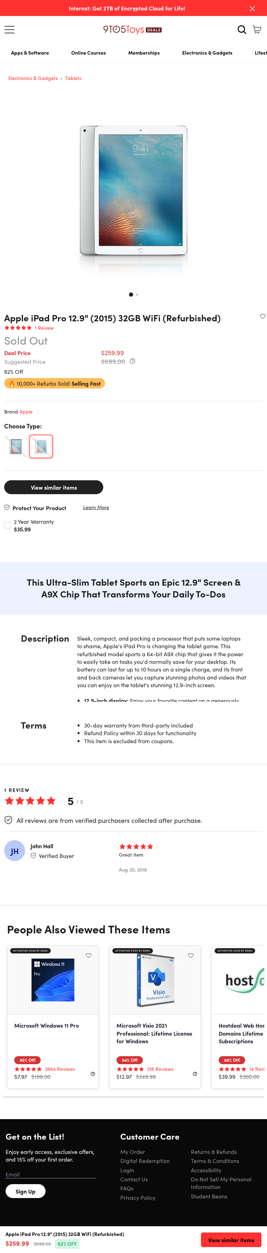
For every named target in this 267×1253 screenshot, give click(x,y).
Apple (26, 411)
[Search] (242, 30)
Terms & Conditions (215, 1160)
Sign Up (25, 1191)
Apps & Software (30, 52)
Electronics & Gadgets (207, 52)
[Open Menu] (11, 30)
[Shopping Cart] (257, 29)
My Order (132, 1151)
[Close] (252, 9)
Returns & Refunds (214, 1151)
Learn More (96, 507)
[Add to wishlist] (263, 316)
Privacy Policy (137, 1197)
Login (127, 1170)
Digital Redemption (145, 1160)
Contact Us (134, 1179)
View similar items (54, 487)
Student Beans (209, 1196)
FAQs (127, 1188)
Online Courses (88, 52)
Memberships (144, 52)
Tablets (73, 77)
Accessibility (206, 1170)
